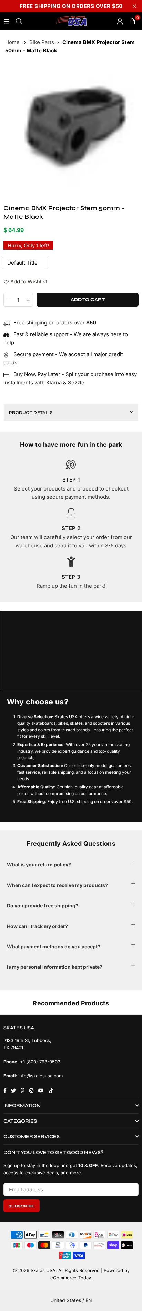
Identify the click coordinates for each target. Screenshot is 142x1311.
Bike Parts (41, 42)
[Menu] (6, 21)
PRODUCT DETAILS (31, 412)
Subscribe (21, 1206)
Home (12, 42)
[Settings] (120, 21)
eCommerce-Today (70, 1277)
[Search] (19, 21)
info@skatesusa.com (40, 1075)
